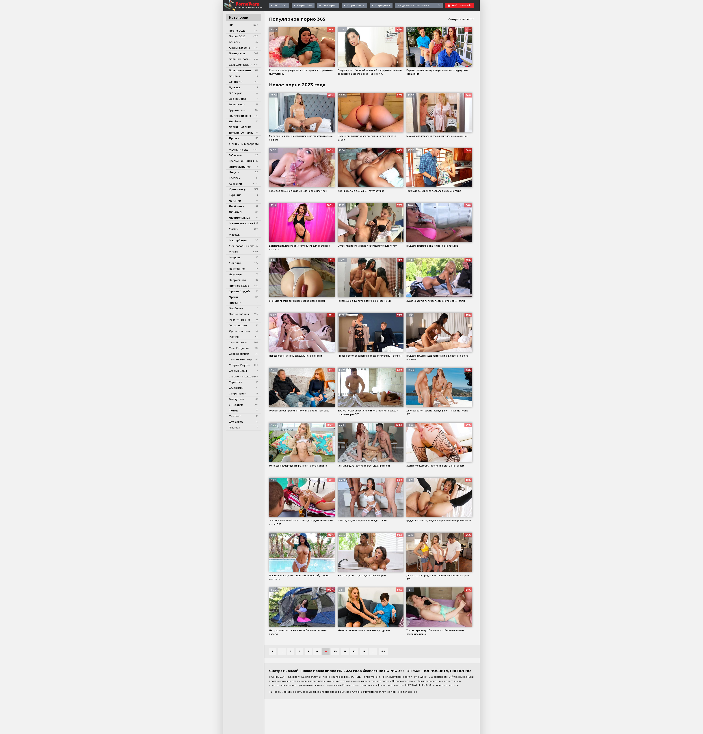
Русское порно (239, 331)
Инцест (234, 172)
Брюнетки (236, 81)
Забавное (235, 155)
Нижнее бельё (239, 285)
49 (383, 651)
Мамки (233, 229)
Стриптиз (235, 382)
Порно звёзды (239, 314)
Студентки (236, 388)
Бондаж (234, 76)
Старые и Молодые (242, 376)
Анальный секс (239, 47)
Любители (236, 212)
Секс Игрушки (239, 348)
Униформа (236, 405)
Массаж (234, 234)
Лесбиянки (236, 206)
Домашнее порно (241, 132)
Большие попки (240, 59)
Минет (233, 251)
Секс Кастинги (239, 353)
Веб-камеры (237, 98)
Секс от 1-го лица (240, 359)
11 (345, 651)
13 (363, 651)
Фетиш (234, 410)
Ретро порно (238, 325)
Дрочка (234, 138)
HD (231, 25)
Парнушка (382, 5)
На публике (237, 268)
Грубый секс (237, 110)
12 (354, 651)
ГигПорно (329, 5)
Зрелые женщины (241, 161)
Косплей (235, 178)
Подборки (236, 308)
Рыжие (234, 336)
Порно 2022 (237, 36)
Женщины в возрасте (244, 144)
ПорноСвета (355, 5)
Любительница (239, 217)
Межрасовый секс (241, 246)
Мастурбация (238, 240)
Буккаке (234, 87)
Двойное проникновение (240, 124)
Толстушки (236, 399)
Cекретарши (237, 393)
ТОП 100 (280, 5)
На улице (235, 274)
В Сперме (235, 93)
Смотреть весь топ (461, 19)
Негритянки (237, 280)
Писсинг (235, 302)
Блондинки (237, 53)
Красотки (235, 183)
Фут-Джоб (236, 422)
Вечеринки (237, 104)
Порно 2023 (237, 30)
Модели (234, 257)
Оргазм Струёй (239, 291)
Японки (234, 427)
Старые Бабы (238, 370)
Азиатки (234, 42)
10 (335, 651)
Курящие (235, 195)
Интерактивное (240, 166)
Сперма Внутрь (239, 365)
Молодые (235, 263)
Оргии (233, 297)
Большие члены (240, 70)
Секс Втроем (238, 342)
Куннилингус (238, 189)
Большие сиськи (240, 64)
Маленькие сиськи (242, 223)
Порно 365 (304, 5)
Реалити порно (239, 319)
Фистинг (235, 416)
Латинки (235, 200)
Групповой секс (240, 115)
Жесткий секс (238, 149)
